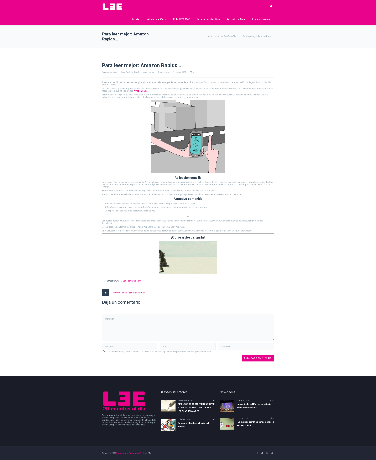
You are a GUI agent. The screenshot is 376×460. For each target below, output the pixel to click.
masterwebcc (111, 72)
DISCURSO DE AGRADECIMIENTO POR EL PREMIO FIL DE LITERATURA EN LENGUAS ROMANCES (196, 407)
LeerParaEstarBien (136, 292)
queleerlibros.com (132, 281)
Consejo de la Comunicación (129, 453)
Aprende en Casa (236, 19)
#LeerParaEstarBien (227, 36)
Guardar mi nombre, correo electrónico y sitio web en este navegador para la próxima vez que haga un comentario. (158, 351)
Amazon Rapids (141, 91)
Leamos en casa (261, 19)
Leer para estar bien (208, 19)
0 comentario (163, 72)
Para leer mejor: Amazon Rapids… (141, 65)
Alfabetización (155, 19)
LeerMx (136, 19)
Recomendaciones (146, 72)
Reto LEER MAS (181, 19)
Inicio (210, 36)
